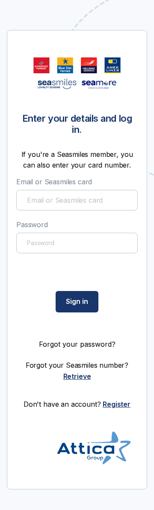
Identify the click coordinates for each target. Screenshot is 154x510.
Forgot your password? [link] (77, 344)
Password (32, 224)
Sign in (77, 301)
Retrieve (77, 376)
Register (116, 404)
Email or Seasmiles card (54, 182)
